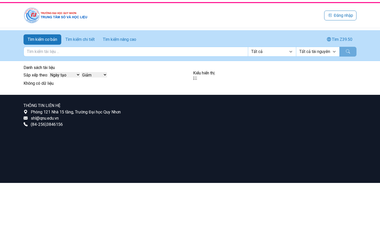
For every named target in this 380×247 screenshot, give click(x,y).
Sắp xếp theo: (36, 75)
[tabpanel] (190, 52)
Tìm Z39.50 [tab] (341, 39)
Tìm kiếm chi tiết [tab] (80, 39)
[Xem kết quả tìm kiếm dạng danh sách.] (195, 78)
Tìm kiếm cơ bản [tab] (42, 39)
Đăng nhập (343, 15)
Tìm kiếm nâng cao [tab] (119, 39)
